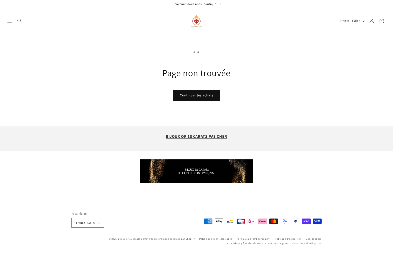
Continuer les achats (196, 95)
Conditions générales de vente (245, 243)
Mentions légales (278, 243)
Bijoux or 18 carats (129, 238)
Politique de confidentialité (215, 238)
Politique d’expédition (288, 238)
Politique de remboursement (253, 238)
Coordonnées (314, 238)
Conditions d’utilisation (307, 243)
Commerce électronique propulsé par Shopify (168, 238)
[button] (10, 21)
